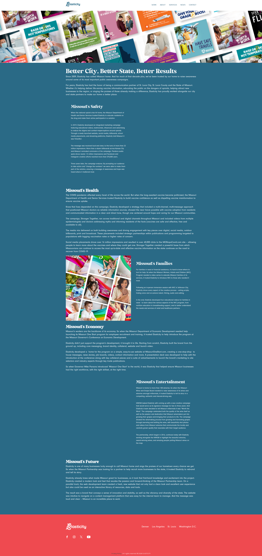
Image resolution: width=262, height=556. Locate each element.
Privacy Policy (116, 553)
